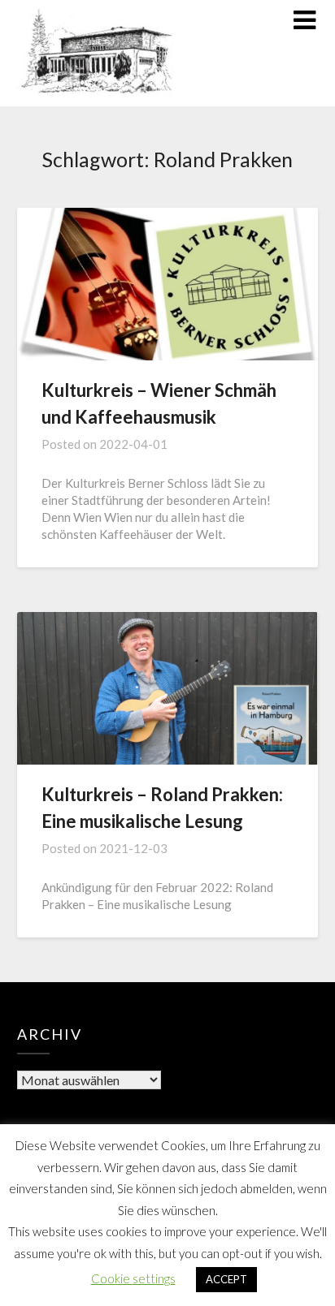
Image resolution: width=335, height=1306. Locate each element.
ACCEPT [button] (226, 1279)
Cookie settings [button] (133, 1278)
